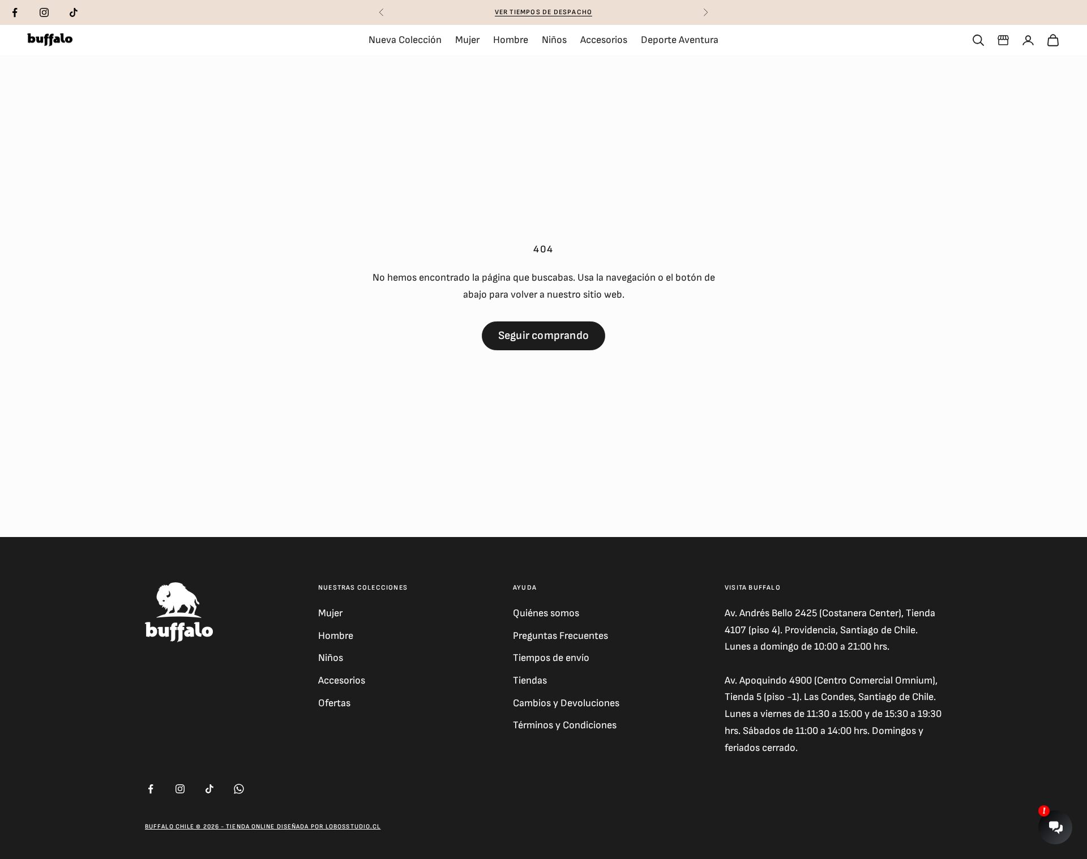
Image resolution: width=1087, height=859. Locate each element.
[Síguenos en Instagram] (44, 12)
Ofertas (334, 703)
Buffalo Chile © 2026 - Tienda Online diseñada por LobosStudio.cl (262, 826)
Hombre (510, 40)
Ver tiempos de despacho (544, 12)
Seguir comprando (543, 335)
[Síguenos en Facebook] (14, 12)
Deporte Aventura (679, 40)
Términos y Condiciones (565, 725)
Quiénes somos (546, 613)
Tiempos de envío (551, 658)
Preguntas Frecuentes (560, 636)
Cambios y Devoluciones (566, 703)
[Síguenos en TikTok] (73, 12)
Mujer (467, 40)
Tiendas (530, 680)
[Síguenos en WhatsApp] (239, 788)
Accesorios (603, 40)
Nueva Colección (405, 40)
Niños (554, 40)
